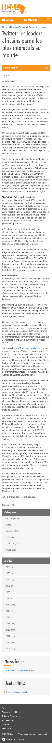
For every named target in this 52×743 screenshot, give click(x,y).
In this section (11, 67)
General (11, 531)
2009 (10, 648)
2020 (9, 592)
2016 (9, 611)
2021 (9, 586)
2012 (10, 630)
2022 (9, 579)
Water (10, 550)
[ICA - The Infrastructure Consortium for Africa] (14, 9)
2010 (10, 642)
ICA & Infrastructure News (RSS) (20, 670)
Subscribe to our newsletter (17, 692)
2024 (9, 567)
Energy (11, 524)
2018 (10, 604)
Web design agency (27, 734)
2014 (10, 617)
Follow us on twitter (15, 739)
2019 (9, 598)
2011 (10, 636)
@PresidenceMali (26, 348)
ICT (13, 505)
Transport (12, 543)
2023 (9, 573)
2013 (10, 623)
